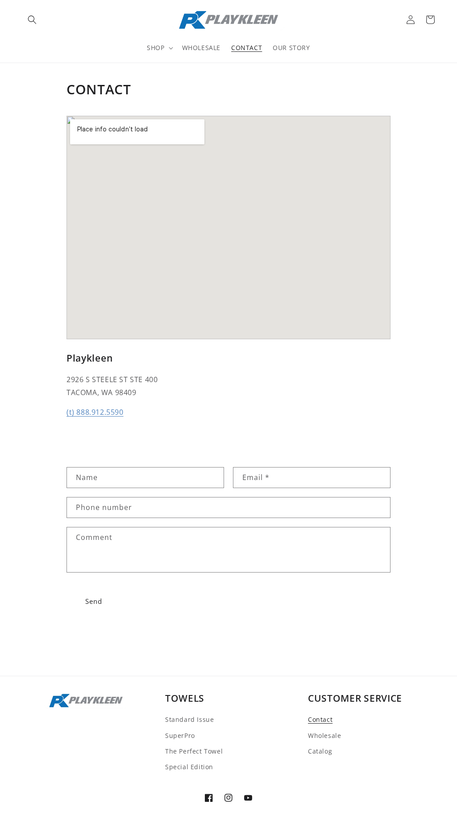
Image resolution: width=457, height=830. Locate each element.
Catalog (320, 751)
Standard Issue (189, 719)
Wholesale (324, 735)
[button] (32, 19)
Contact (320, 719)
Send (93, 601)
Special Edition (189, 767)
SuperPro (180, 735)
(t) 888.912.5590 (95, 412)
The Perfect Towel (194, 751)
